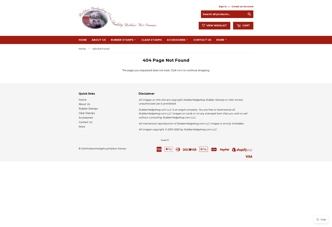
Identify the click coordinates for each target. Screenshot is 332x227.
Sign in (223, 6)
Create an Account (242, 6)
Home (83, 39)
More (220, 39)
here (180, 70)
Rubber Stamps (122, 39)
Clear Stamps (151, 39)
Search (165, 140)
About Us (99, 39)
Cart (246, 25)
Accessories (176, 39)
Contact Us (202, 39)
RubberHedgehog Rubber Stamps (106, 148)
